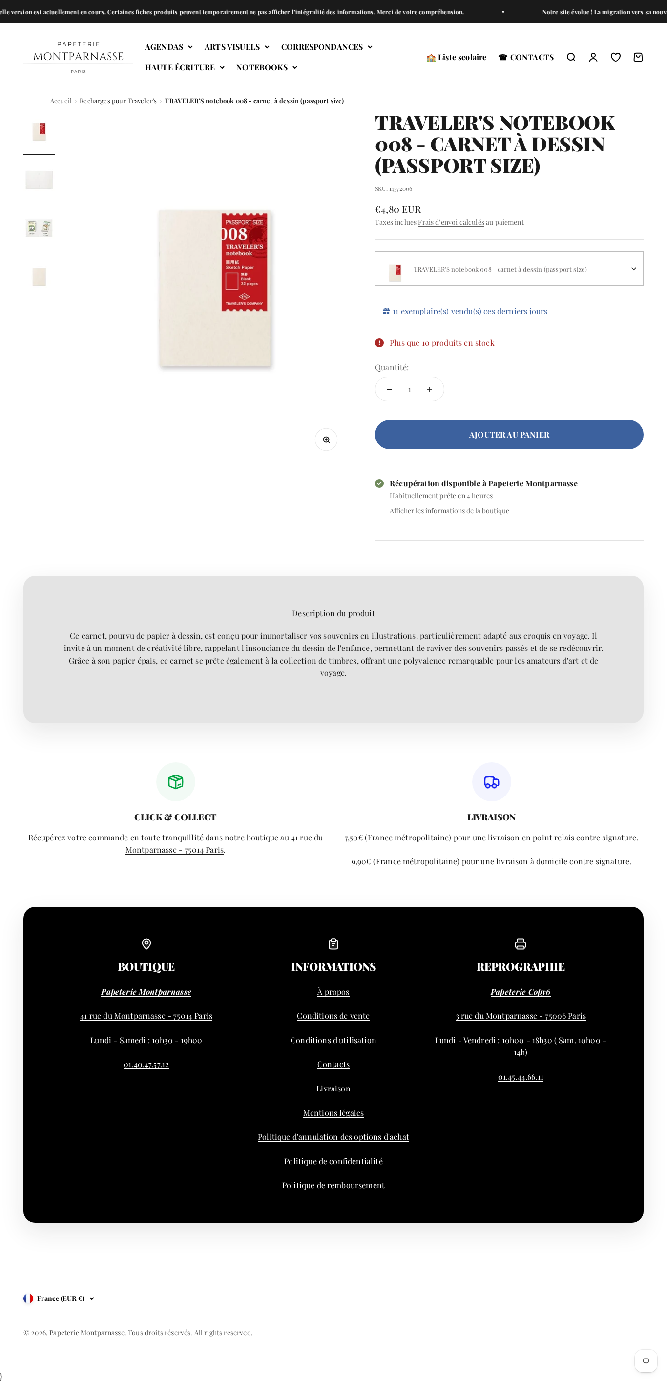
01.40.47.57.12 (146, 1064)
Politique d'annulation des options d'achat (333, 1136)
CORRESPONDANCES (322, 47)
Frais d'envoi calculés (451, 222)
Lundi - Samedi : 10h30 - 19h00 (146, 1040)
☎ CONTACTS (526, 57)
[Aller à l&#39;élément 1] (39, 133)
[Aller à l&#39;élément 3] (39, 229)
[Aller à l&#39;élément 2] (39, 181)
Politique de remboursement (333, 1185)
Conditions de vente (333, 1015)
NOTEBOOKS (261, 67)
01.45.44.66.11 (520, 1076)
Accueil (61, 100)
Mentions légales (333, 1113)
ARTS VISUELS (232, 47)
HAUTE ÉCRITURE (180, 67)
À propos (333, 991)
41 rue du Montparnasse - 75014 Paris (146, 1015)
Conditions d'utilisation (333, 1040)
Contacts (333, 1064)
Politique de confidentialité (333, 1161)
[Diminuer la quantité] (389, 389)
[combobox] (509, 268)
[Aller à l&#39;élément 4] (39, 278)
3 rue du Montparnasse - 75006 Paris (521, 1015)
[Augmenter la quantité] (430, 389)
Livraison (333, 1088)
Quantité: (392, 367)
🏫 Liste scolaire (456, 57)
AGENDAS (164, 47)
